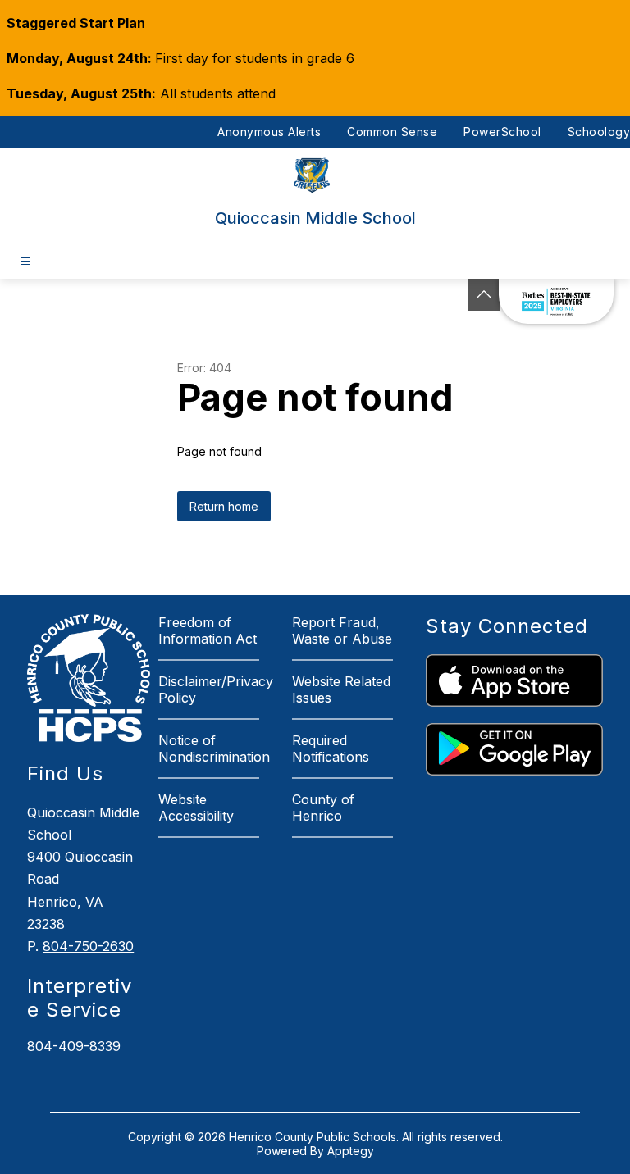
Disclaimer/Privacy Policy (215, 689)
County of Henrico (323, 807)
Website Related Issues (341, 689)
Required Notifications (330, 748)
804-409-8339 (74, 1046)
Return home (223, 506)
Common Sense (392, 132)
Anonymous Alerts (269, 132)
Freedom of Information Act (207, 630)
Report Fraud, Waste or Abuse (342, 630)
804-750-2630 (88, 946)
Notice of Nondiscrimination (214, 748)
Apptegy (350, 1151)
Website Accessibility (196, 807)
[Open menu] (25, 261)
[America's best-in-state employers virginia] (556, 301)
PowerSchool (502, 132)
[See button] (484, 295)
